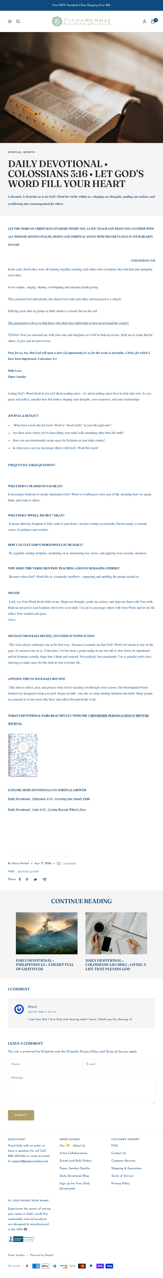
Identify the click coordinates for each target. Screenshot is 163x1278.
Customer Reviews (123, 1160)
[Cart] (153, 21)
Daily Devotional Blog (74, 1176)
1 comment (69, 863)
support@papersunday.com (30, 1161)
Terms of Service (117, 1051)
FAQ (114, 1145)
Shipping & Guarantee (126, 1168)
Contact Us (118, 1153)
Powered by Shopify (41, 1255)
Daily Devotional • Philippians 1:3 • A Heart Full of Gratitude (45, 964)
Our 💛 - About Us (72, 1145)
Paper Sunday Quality (75, 1168)
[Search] (18, 21)
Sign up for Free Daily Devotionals (75, 1186)
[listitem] (20, 879)
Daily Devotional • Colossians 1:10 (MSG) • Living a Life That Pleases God (115, 964)
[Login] (144, 21)
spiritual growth (21, 152)
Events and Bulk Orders (76, 1160)
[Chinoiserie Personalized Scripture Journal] (81, 755)
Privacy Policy (89, 1051)
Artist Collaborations (73, 1153)
